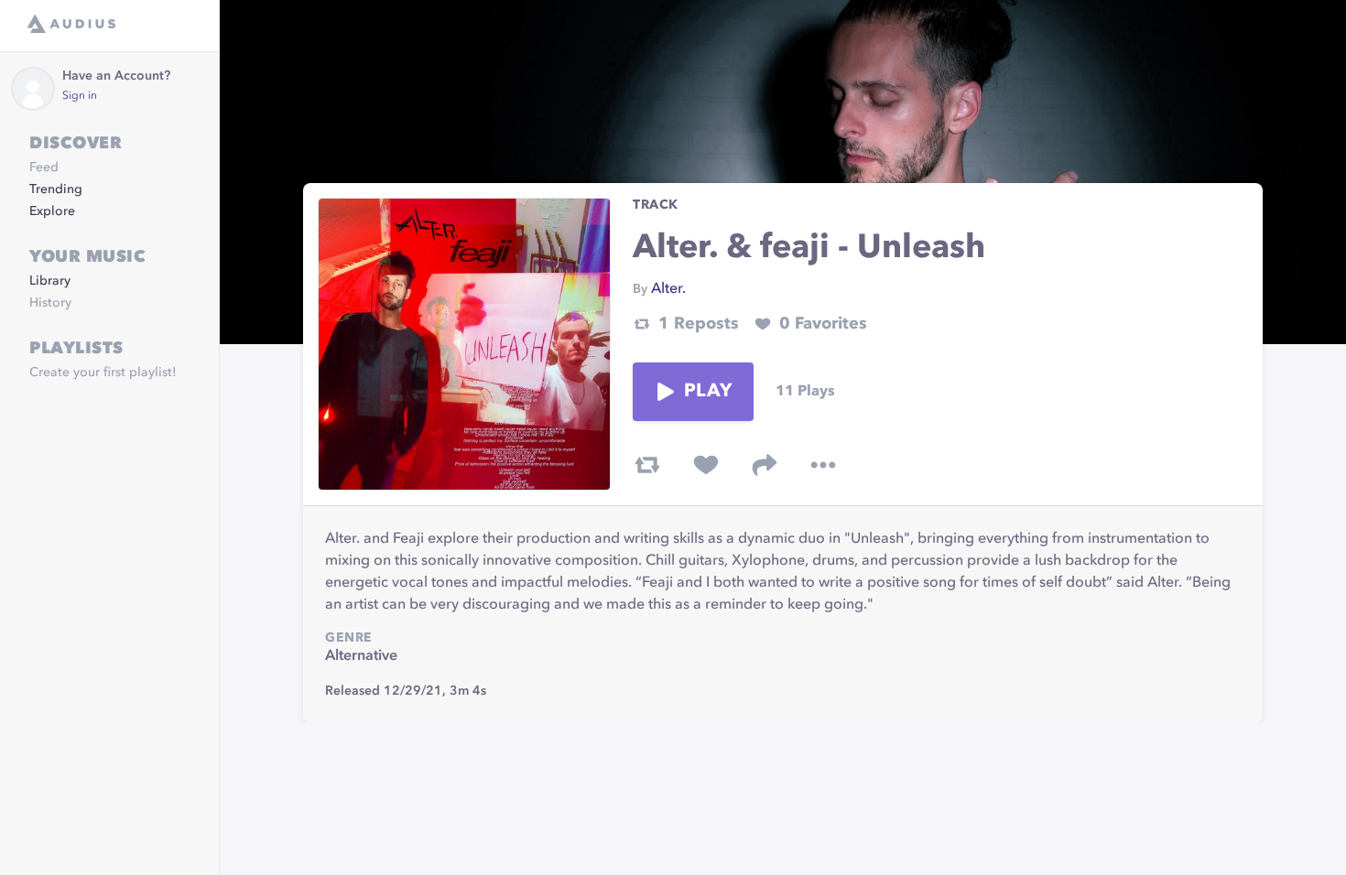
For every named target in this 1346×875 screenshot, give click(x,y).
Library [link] (50, 281)
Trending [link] (55, 189)
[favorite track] (706, 465)
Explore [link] (52, 211)
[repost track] (647, 465)
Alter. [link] (668, 289)
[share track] (764, 465)
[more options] (823, 465)
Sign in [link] (79, 96)
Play (708, 392)
